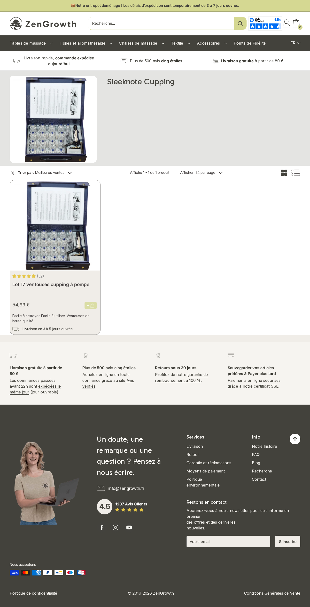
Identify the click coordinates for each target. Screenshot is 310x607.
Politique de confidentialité (33, 593)
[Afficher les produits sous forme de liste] (295, 172)
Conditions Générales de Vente (272, 593)
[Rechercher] (240, 23)
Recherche (262, 471)
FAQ (256, 454)
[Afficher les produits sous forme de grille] (284, 172)
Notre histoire (264, 446)
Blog (256, 462)
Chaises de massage (138, 43)
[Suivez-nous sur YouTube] (129, 527)
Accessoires (209, 43)
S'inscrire (287, 541)
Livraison (194, 446)
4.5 (104, 506)
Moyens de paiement (205, 471)
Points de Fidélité (250, 43)
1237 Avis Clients (131, 504)
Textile (178, 43)
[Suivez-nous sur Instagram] (115, 527)
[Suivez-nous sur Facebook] (102, 527)
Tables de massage (28, 43)
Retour (192, 454)
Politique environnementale (203, 482)
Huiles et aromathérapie (83, 43)
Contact (259, 479)
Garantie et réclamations (208, 462)
